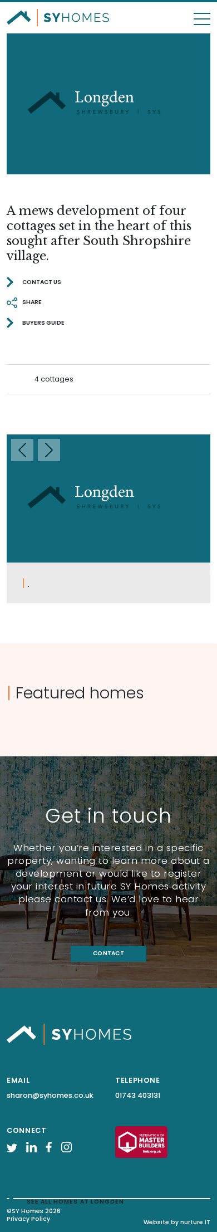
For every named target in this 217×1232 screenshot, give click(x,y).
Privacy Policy (28, 1219)
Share (32, 302)
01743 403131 (137, 1095)
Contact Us (41, 282)
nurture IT (195, 1222)
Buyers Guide (43, 323)
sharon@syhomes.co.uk (50, 1095)
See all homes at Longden (75, 1202)
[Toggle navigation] (202, 13)
